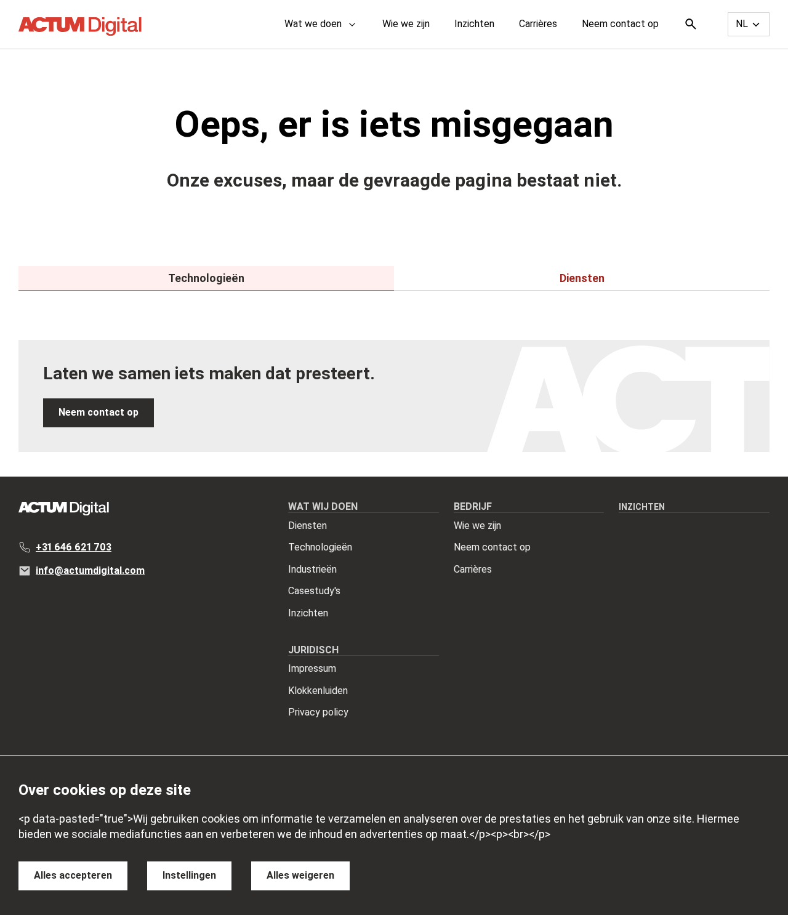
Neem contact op (620, 24)
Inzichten (474, 24)
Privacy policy (318, 712)
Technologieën (320, 547)
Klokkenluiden (318, 690)
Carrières (538, 24)
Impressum (312, 668)
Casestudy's (314, 591)
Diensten (307, 525)
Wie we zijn (406, 24)
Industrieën (312, 569)
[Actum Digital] (80, 26)
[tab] (206, 278)
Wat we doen (313, 24)
